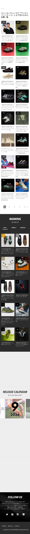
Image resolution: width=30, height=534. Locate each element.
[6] (22, 286)
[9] (7, 334)
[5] (7, 286)
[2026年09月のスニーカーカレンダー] (15, 408)
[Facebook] (12, 514)
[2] (22, 240)
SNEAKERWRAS (15, 529)
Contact (17, 526)
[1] (7, 240)
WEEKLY (14, 227)
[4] (22, 263)
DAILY (5, 227)
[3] (7, 263)
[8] (22, 309)
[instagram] (17, 514)
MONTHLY (23, 227)
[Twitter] (7, 514)
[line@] (23, 514)
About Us (10, 526)
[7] (7, 309)
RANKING (15, 219)
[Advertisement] (15, 369)
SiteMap (4, 526)
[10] (22, 334)
